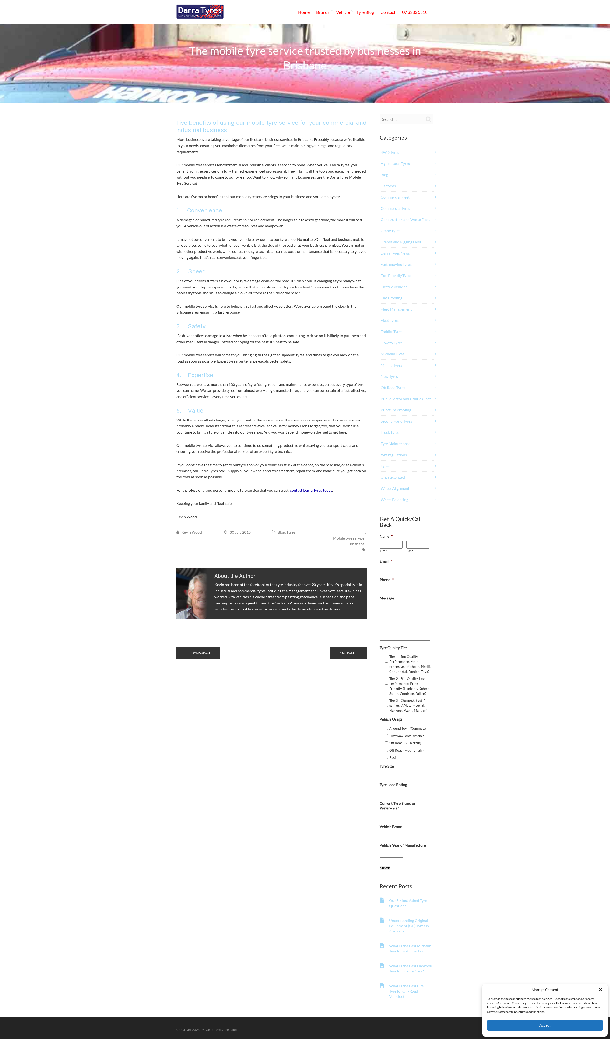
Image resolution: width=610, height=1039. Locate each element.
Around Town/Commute (407, 728)
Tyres (290, 532)
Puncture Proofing (396, 410)
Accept (544, 1025)
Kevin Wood (191, 532)
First (383, 551)
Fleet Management (396, 309)
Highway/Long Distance (406, 736)
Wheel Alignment (395, 488)
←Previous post (198, 652)
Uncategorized (393, 477)
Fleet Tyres (390, 320)
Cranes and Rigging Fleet (401, 242)
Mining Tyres (391, 365)
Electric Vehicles (394, 286)
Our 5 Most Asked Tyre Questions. (408, 903)
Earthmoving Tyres (396, 264)
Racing (394, 757)
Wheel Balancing (394, 499)
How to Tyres (391, 342)
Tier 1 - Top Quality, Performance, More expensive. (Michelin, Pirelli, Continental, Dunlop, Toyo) (410, 664)
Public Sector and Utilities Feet (406, 398)
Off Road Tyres (393, 387)
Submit (385, 868)
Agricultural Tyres (395, 163)
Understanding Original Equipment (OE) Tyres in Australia (409, 925)
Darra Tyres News (395, 253)
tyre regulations (394, 454)
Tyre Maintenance (395, 443)
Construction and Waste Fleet (405, 219)
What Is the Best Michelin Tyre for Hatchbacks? (410, 948)
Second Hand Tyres (396, 421)
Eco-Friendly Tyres (396, 275)
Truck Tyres (390, 432)
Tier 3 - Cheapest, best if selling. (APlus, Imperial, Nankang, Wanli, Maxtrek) (408, 705)
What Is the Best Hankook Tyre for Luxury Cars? (410, 968)
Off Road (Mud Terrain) (406, 750)
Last (410, 551)
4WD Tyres (390, 152)
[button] (600, 989)
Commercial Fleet (395, 197)
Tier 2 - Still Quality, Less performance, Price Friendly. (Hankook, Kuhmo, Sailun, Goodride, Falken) (409, 686)
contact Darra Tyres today (311, 490)
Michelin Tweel (393, 354)
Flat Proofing (391, 298)
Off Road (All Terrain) (405, 743)
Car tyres (388, 186)
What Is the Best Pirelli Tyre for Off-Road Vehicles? (408, 990)
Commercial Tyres (395, 208)
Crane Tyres (390, 230)
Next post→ (348, 652)
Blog (281, 532)
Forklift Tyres (391, 331)
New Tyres (389, 376)
